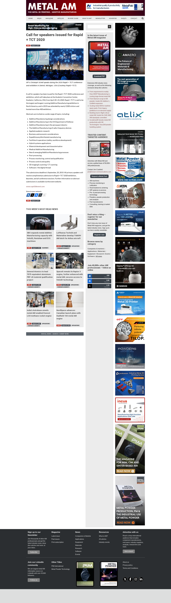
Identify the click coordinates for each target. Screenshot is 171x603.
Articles (60, 18)
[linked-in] (141, 579)
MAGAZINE (49, 18)
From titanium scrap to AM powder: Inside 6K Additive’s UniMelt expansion (99, 101)
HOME (30, 18)
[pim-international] (85, 575)
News (39, 18)
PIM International (57, 566)
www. (28, 186)
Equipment (45, 247)
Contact (134, 18)
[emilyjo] (36, 195)
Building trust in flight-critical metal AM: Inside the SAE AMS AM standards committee (100, 115)
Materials (101, 251)
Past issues (55, 539)
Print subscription (57, 542)
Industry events (104, 542)
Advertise (113, 18)
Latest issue (55, 536)
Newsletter (100, 18)
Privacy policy (128, 565)
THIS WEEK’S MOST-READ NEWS (42, 209)
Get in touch (129, 551)
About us (126, 562)
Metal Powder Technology (60, 569)
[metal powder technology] (109, 575)
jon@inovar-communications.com (99, 172)
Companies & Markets (63, 248)
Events (123, 18)
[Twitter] (32, 195)
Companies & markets (96, 249)
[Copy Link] (40, 195)
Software (91, 256)
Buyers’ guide (73, 18)
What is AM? (87, 18)
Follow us (33, 580)
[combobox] (99, 26)
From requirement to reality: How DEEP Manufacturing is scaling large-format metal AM (100, 94)
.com (43, 186)
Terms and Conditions (130, 568)
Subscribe (33, 552)
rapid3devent (36, 186)
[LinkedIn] (28, 195)
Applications (75, 246)
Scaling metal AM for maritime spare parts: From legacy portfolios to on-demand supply (100, 108)
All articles (102, 539)
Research (100, 254)
